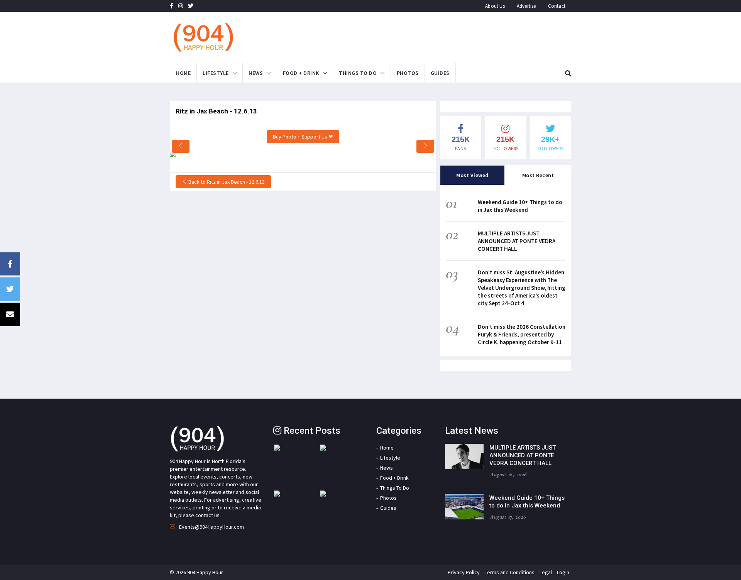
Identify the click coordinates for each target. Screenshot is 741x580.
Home (183, 72)
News (256, 72)
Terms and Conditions (510, 572)
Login (563, 572)
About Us (495, 6)
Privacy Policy (464, 572)
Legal (546, 572)
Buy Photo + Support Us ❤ (303, 136)
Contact (556, 6)
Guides (440, 72)
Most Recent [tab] (538, 175)
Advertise (526, 6)
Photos (408, 72)
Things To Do (358, 72)
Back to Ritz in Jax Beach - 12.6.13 (226, 181)
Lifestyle (216, 72)
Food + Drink (301, 72)
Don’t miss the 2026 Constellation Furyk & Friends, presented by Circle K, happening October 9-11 (521, 334)
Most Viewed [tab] (472, 175)
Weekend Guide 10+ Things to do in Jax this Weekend (520, 205)
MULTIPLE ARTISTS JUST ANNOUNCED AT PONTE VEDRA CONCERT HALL (516, 241)
